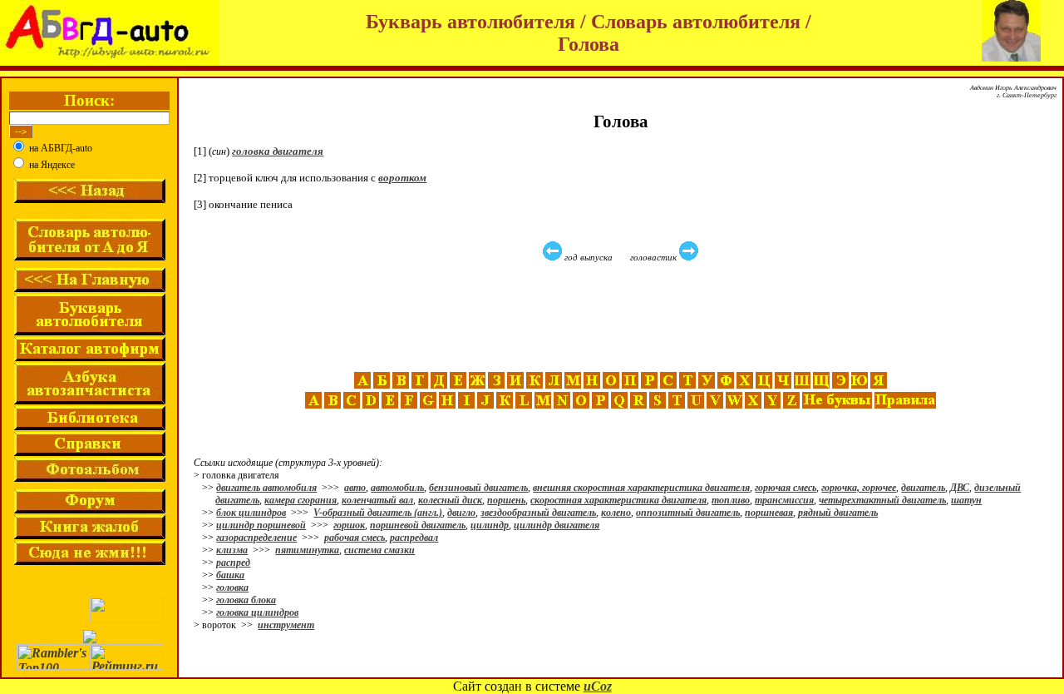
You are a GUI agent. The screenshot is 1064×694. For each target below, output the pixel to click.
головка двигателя (277, 151)
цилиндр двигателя (556, 525)
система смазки (379, 550)
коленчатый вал (377, 500)
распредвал (414, 537)
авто (355, 487)
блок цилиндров (251, 512)
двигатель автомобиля (266, 487)
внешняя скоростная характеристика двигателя (641, 487)
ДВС (959, 487)
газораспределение (256, 537)
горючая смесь (785, 487)
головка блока (246, 600)
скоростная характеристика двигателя (618, 500)
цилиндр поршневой (261, 525)
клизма (232, 550)
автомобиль (397, 487)
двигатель (923, 487)
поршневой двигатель (418, 525)
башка (230, 575)
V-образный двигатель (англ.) (377, 512)
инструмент (286, 625)
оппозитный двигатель (688, 512)
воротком (402, 177)
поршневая (769, 512)
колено (616, 512)
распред (233, 562)
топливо (731, 500)
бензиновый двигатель (478, 487)
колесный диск (450, 500)
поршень (506, 500)
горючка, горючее (858, 487)
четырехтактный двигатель (882, 500)
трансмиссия (784, 500)
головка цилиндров (257, 612)
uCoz (598, 686)
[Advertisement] (622, 317)
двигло (461, 512)
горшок (349, 525)
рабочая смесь (354, 537)
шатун (966, 500)
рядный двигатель (838, 512)
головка (232, 587)
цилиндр (489, 525)
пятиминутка (307, 550)
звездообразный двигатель (538, 512)
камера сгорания (300, 500)
